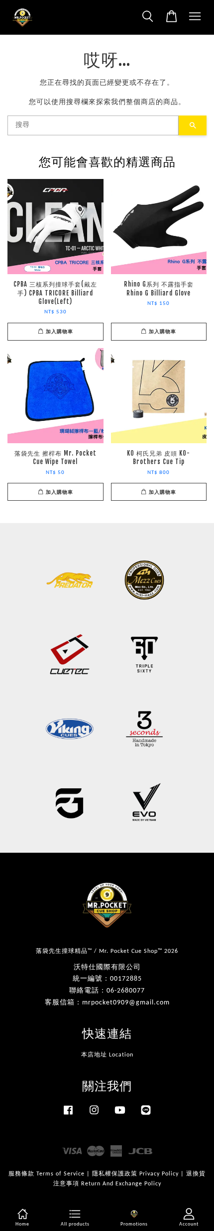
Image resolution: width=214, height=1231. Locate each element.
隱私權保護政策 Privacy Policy (135, 1174)
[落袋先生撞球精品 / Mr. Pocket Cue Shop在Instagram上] (94, 1115)
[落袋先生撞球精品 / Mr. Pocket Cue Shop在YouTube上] (120, 1115)
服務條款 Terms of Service (46, 1174)
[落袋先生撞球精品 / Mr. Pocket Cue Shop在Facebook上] (68, 1115)
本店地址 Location (107, 1055)
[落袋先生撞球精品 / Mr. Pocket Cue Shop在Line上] (146, 1115)
